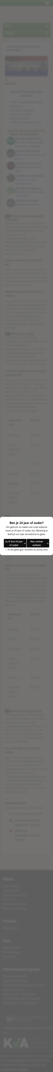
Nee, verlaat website (36, 543)
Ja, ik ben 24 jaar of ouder (14, 543)
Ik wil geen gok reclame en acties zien (28, 549)
